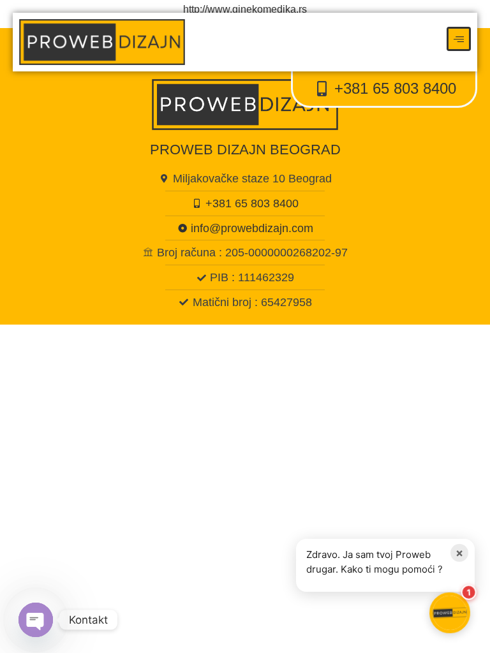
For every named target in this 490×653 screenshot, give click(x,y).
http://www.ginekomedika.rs (245, 9)
